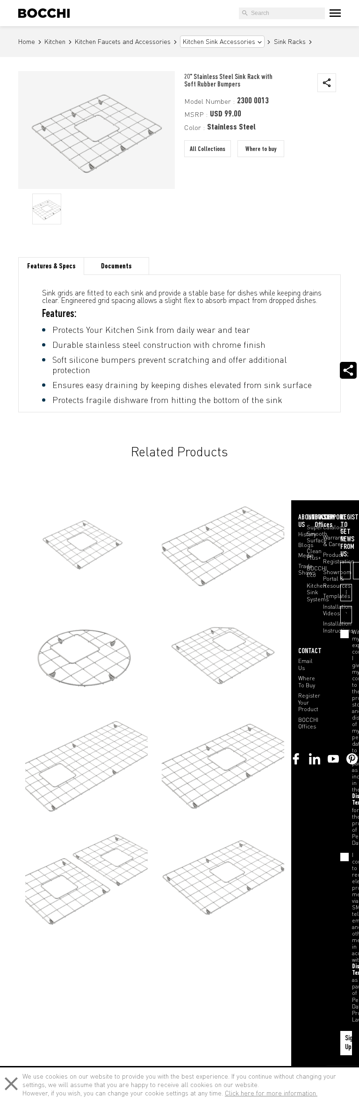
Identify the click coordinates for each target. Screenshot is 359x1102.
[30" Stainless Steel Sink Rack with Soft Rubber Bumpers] (223, 541)
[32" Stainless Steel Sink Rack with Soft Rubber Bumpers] (223, 763)
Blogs (305, 545)
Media (306, 555)
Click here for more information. (271, 1093)
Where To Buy (306, 681)
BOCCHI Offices (308, 723)
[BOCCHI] (44, 13)
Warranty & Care (334, 540)
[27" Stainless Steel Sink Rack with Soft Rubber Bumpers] (223, 874)
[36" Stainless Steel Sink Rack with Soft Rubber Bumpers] (86, 541)
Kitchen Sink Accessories (219, 41)
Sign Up (348, 1043)
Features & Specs (51, 266)
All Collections (207, 149)
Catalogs (334, 527)
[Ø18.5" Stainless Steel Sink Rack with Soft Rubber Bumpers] (86, 652)
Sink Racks (290, 41)
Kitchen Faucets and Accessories (123, 41)
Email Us (305, 664)
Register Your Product (309, 702)
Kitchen (54, 41)
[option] (46, 209)
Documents (116, 266)
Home (26, 41)
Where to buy (260, 149)
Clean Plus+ (314, 554)
